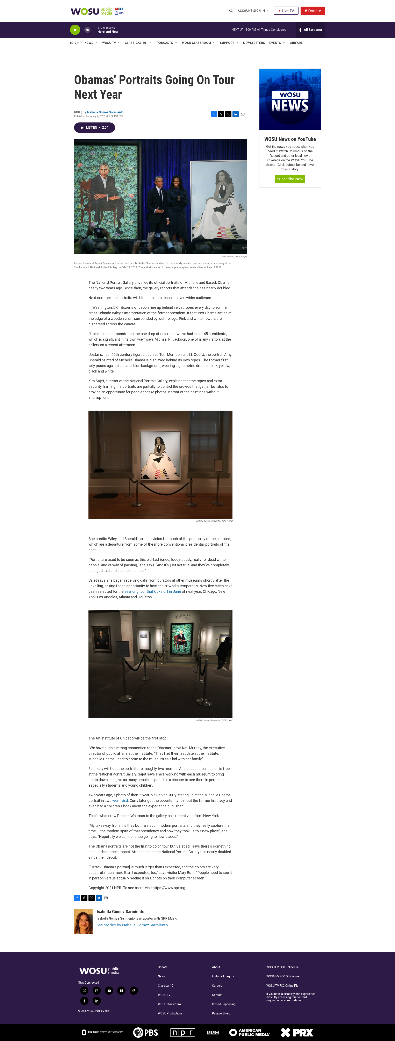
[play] (75, 30)
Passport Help (221, 1013)
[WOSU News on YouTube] (290, 99)
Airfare (296, 42)
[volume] (87, 30)
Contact (217, 995)
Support (227, 42)
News (161, 976)
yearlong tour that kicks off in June (152, 591)
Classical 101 (136, 42)
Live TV (288, 10)
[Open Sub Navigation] (268, 10)
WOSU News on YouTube (290, 139)
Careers (217, 985)
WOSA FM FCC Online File (282, 976)
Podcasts (165, 42)
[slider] (94, 30)
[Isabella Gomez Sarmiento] (83, 921)
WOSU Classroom (196, 42)
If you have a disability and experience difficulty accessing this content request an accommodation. (290, 997)
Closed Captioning (224, 1004)
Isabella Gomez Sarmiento (105, 112)
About (216, 967)
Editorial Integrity (223, 976)
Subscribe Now (290, 178)
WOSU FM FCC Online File (282, 967)
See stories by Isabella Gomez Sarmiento (132, 924)
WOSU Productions (170, 1013)
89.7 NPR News (81, 42)
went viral (120, 800)
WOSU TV (109, 42)
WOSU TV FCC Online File (282, 985)
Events (275, 42)
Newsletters (254, 42)
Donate (314, 11)
